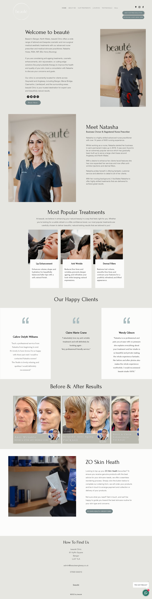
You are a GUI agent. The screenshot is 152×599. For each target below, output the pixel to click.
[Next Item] (135, 420)
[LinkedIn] (34, 96)
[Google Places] (136, 7)
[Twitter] (31, 96)
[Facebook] (143, 7)
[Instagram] (139, 7)
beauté (76, 585)
